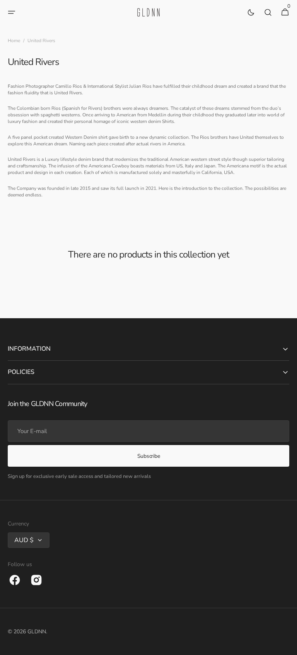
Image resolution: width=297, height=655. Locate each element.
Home (14, 41)
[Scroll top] (288, 646)
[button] (11, 12)
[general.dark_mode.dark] (250, 12)
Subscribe (148, 456)
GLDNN (36, 631)
